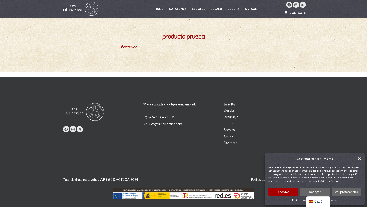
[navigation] (318, 201)
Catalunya (178, 9)
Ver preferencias (346, 192)
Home (159, 9)
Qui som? (252, 9)
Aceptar (283, 192)
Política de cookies (302, 200)
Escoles (198, 9)
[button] (359, 159)
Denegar (315, 192)
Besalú (216, 9)
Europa (234, 9)
